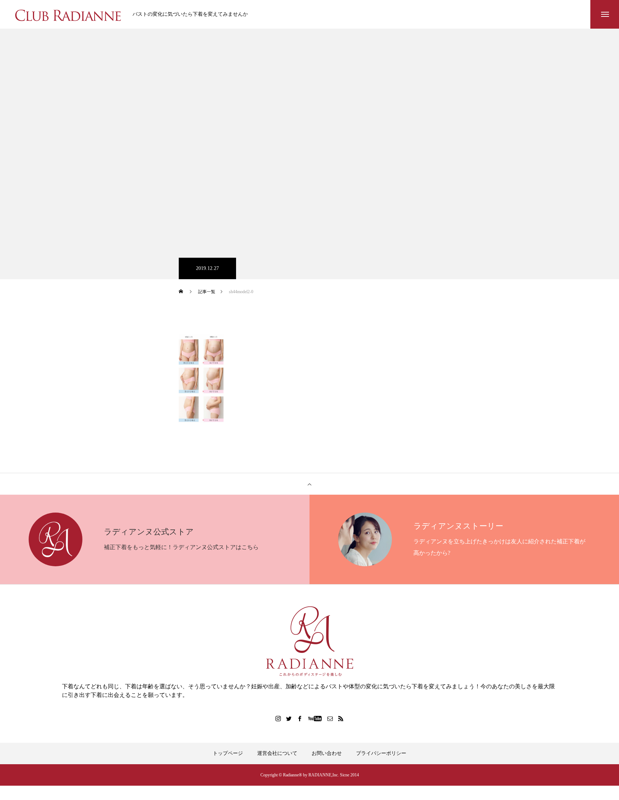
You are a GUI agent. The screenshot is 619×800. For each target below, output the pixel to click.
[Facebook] (299, 718)
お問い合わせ (327, 753)
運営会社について (277, 753)
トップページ (228, 753)
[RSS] (341, 718)
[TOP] (309, 484)
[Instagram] (278, 718)
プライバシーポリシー (381, 753)
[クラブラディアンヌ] (68, 14)
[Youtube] (315, 718)
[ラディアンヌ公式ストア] (309, 641)
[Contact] (330, 718)
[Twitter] (289, 718)
